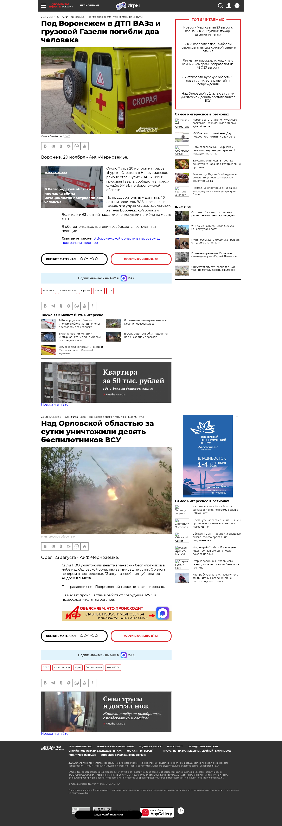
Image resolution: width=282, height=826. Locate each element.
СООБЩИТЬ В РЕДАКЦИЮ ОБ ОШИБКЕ (123, 755)
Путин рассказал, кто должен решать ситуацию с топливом (215, 241)
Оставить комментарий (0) (141, 259)
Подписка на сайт (150, 746)
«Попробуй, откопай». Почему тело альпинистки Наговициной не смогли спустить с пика (215, 578)
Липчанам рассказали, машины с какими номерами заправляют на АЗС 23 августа (207, 64)
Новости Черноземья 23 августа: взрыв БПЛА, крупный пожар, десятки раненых (208, 31)
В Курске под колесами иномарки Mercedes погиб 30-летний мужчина (81, 350)
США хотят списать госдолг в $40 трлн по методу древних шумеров (213, 268)
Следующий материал (108, 814)
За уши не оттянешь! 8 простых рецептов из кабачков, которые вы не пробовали (217, 164)
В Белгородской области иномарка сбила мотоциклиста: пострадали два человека (79, 324)
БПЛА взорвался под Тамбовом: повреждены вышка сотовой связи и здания (208, 47)
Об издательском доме (203, 746)
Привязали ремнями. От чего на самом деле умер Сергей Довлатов (214, 255)
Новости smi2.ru (55, 404)
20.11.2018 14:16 (50, 16)
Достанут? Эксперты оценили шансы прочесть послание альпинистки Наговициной (217, 523)
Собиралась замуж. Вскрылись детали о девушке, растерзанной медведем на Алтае (214, 150)
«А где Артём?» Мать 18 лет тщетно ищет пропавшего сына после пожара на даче (215, 550)
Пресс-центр (175, 746)
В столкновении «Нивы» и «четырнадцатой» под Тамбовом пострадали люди (80, 337)
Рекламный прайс (80, 746)
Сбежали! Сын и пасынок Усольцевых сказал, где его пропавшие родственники (217, 537)
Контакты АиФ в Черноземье (115, 746)
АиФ (67, 136)
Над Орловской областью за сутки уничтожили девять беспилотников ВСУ (208, 97)
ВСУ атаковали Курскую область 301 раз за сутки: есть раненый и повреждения (207, 80)
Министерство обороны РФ (59, 536)
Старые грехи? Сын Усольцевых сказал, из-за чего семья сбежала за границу (216, 564)
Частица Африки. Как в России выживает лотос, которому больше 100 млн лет (215, 510)
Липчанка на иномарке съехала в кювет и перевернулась (145, 322)
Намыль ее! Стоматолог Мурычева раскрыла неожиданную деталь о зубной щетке (215, 123)
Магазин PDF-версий (140, 751)
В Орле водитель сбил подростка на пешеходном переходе (146, 335)
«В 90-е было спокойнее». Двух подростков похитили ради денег (214, 135)
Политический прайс (82, 755)
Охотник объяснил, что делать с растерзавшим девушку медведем (213, 214)
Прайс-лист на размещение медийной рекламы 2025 (197, 751)
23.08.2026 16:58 (51, 416)
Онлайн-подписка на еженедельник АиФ (95, 751)
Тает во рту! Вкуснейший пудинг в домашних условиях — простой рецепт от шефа (215, 177)
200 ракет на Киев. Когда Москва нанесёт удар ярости (212, 227)
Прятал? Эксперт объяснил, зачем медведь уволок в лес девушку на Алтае (215, 191)
